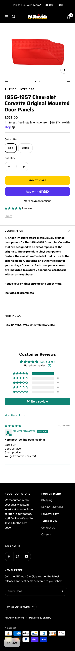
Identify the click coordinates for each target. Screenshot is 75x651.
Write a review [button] (37, 401)
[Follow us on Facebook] (9, 556)
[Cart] (68, 17)
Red (10, 147)
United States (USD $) (18, 607)
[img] (13, 426)
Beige (25, 147)
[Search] (13, 16)
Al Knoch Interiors (19, 89)
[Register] (61, 591)
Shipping (46, 500)
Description (14, 230)
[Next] (68, 81)
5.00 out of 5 (47, 362)
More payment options (37, 201)
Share (8, 216)
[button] (13, 208)
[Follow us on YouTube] (26, 556)
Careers (46, 534)
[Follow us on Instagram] (17, 556)
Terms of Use (49, 520)
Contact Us (48, 527)
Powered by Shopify (40, 617)
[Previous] (6, 81)
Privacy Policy (50, 513)
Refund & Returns (52, 507)
